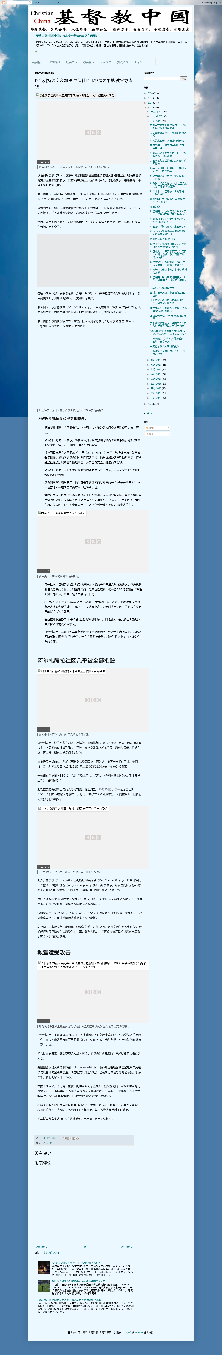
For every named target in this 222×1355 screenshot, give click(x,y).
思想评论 (54, 62)
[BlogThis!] (67, 1138)
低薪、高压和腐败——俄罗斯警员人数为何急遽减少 (168, 233)
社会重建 (71, 62)
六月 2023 (156, 374)
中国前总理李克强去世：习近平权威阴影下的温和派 (168, 154)
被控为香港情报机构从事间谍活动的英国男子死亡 (78, 1281)
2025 (150, 98)
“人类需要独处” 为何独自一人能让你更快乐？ (76, 1262)
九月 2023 (156, 359)
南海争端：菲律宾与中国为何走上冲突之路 (168, 147)
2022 (150, 403)
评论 (151, 434)
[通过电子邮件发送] (64, 1138)
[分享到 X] (71, 1138)
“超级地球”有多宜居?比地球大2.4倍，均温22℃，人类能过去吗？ (168, 332)
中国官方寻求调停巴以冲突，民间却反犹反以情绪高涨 (168, 126)
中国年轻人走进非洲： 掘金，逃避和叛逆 (168, 271)
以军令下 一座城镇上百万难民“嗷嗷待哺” (167, 193)
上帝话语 (139, 62)
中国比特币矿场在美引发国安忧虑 (168, 226)
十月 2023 (156, 121)
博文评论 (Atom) (51, 1252)
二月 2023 (156, 393)
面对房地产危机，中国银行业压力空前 (168, 294)
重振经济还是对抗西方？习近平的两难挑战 (168, 352)
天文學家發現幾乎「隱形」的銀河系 (168, 134)
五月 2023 (156, 378)
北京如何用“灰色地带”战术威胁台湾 (168, 317)
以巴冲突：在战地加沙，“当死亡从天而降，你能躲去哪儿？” (167, 263)
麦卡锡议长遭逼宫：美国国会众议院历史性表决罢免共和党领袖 (168, 325)
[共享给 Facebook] (74, 1138)
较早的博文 (127, 1246)
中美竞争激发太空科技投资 (164, 346)
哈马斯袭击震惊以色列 (162, 287)
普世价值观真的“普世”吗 (163, 239)
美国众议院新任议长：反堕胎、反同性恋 (168, 162)
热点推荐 (122, 62)
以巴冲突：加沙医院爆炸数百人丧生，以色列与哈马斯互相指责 (168, 213)
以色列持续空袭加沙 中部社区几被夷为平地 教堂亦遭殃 (168, 185)
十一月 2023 (157, 116)
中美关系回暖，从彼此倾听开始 (167, 140)
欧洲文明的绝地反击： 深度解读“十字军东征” (167, 200)
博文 (151, 428)
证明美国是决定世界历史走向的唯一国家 (168, 177)
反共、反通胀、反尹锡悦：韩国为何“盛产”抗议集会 (168, 169)
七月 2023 (156, 369)
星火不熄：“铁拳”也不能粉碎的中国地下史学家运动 (168, 340)
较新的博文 (42, 1246)
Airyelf (127, 1332)
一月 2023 (156, 397)
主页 (84, 1246)
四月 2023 (156, 383)
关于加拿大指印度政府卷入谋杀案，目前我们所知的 (167, 302)
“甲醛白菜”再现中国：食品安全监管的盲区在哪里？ (67, 36)
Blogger (139, 1332)
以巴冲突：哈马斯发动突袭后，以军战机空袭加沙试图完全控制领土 (168, 280)
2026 (150, 93)
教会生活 (88, 62)
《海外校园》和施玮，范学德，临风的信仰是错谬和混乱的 (69, 1299)
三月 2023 (156, 388)
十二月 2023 (157, 111)
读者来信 (105, 62)
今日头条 (155, 206)
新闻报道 (37, 62)
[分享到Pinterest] (77, 1138)
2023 (150, 107)
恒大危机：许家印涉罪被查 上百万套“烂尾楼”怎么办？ (168, 309)
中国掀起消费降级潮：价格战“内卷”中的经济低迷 (167, 220)
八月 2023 (156, 364)
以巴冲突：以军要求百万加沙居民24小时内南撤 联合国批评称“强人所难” (168, 254)
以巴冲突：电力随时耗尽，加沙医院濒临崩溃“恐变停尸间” (168, 245)
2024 (150, 102)
